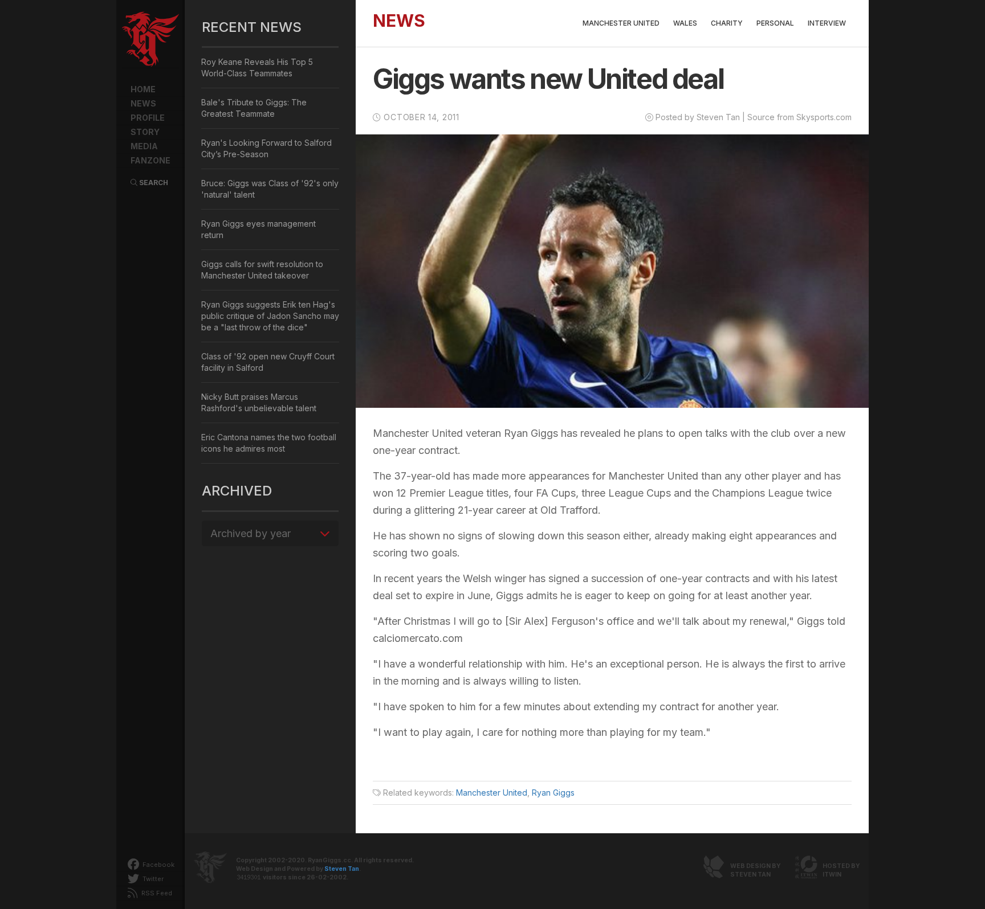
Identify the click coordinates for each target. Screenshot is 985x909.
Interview (827, 23)
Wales (685, 23)
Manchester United (621, 23)
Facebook (157, 865)
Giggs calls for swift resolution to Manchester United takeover (262, 269)
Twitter (152, 879)
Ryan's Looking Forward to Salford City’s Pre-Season (266, 148)
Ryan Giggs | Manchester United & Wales (150, 39)
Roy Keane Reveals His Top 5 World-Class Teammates (257, 67)
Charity (727, 23)
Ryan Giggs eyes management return (258, 229)
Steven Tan (341, 869)
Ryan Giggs (553, 792)
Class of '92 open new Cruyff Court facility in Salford (268, 361)
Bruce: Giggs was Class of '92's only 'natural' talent (270, 188)
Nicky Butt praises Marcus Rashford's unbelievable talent (258, 402)
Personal (775, 23)
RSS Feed (156, 893)
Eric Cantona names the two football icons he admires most (268, 442)
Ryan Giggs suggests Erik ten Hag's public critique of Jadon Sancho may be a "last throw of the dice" (270, 316)
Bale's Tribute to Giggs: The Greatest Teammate (254, 107)
